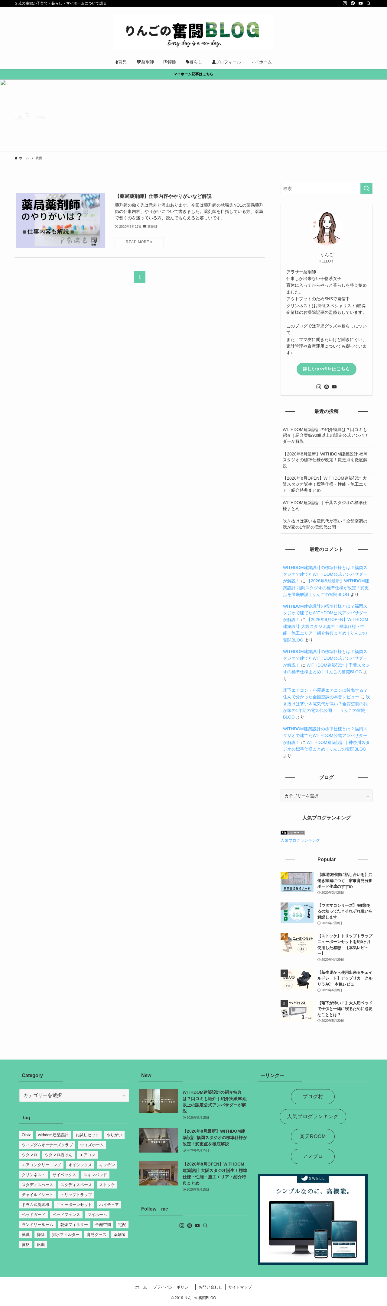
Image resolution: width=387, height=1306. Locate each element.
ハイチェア (109, 1204)
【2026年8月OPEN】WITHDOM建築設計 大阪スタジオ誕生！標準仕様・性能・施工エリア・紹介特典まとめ (325, 484)
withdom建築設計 (53, 1135)
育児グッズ (96, 1234)
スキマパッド (95, 1175)
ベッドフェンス (66, 1214)
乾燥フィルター (74, 1224)
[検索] (368, 3)
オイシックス (80, 1165)
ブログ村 (313, 1096)
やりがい (114, 1135)
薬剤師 (119, 1234)
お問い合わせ (210, 1287)
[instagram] (345, 3)
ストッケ (107, 1184)
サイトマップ (240, 1287)
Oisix (26, 1135)
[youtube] (361, 3)
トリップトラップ (76, 1194)
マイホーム (97, 1214)
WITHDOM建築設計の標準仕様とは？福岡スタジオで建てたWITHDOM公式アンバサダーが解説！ (325, 574)
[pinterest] (353, 3)
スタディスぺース (37, 1184)
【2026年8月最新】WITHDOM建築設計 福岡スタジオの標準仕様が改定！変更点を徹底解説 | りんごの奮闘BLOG (326, 587)
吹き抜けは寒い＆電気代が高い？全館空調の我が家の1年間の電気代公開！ (325, 524)
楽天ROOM (313, 1136)
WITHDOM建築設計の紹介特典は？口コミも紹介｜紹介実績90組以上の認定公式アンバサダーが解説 (325, 435)
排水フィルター (66, 1234)
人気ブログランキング (300, 840)
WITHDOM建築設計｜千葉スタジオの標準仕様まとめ (325, 505)
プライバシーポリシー (172, 1287)
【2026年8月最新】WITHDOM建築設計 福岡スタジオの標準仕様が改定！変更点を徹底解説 (325, 460)
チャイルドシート (37, 1194)
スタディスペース (76, 1184)
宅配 (122, 1224)
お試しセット (87, 1135)
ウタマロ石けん (58, 1155)
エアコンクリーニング (41, 1165)
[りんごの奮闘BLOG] (193, 32)
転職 (41, 1244)
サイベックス (64, 1175)
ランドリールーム (37, 1224)
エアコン (87, 1155)
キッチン (107, 1165)
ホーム (141, 1287)
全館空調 (103, 1224)
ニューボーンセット (74, 1204)
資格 (26, 1244)
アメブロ (313, 1156)
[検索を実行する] (366, 188)
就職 (26, 1234)
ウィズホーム (92, 1145)
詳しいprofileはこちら (326, 368)
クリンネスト (33, 1175)
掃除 (41, 1234)
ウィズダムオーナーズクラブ (47, 1145)
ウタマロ (29, 1155)
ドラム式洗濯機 (35, 1204)
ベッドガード (33, 1214)
